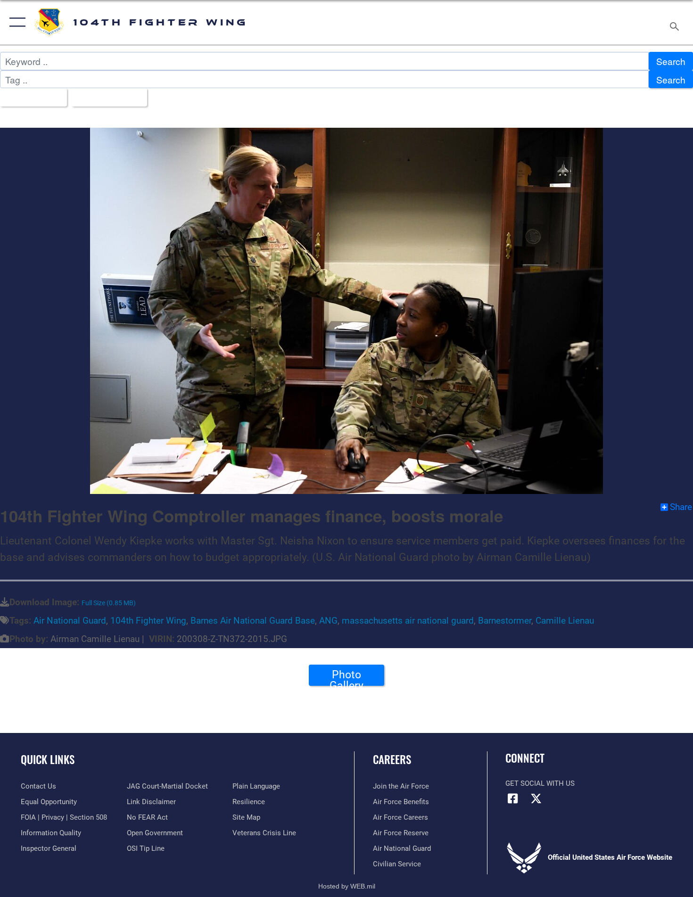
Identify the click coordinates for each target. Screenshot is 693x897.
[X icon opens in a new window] (536, 798)
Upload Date (105, 97)
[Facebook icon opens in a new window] (512, 798)
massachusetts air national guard (408, 620)
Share (681, 507)
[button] (15, 22)
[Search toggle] (676, 22)
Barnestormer (504, 620)
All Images (30, 97)
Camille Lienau (565, 620)
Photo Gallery (346, 677)
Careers (392, 759)
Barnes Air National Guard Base (252, 620)
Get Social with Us (540, 783)
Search (670, 61)
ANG (328, 620)
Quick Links (47, 759)
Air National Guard (69, 620)
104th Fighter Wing (148, 620)
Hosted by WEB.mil (346, 886)
